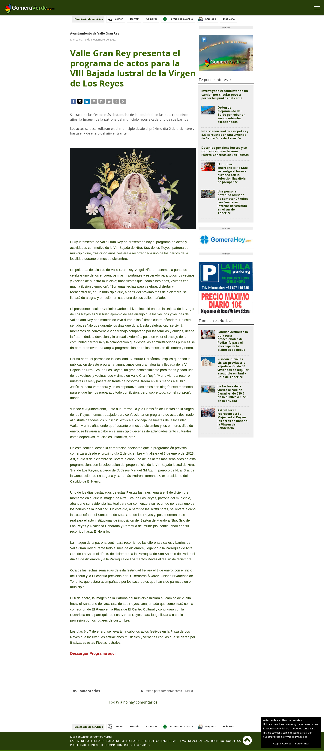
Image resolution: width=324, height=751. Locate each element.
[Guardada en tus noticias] (101, 101)
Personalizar (302, 743)
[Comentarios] (109, 101)
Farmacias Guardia (181, 18)
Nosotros (233, 741)
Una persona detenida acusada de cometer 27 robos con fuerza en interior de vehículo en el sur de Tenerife (233, 202)
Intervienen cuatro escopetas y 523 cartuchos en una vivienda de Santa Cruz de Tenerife (224, 134)
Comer (119, 18)
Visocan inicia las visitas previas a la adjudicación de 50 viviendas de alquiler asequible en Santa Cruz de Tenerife (233, 368)
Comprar (151, 18)
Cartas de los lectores (87, 741)
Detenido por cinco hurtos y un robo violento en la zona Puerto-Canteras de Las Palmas (225, 151)
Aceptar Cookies (282, 743)
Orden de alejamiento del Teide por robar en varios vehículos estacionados (231, 114)
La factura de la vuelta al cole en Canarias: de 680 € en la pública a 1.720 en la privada (232, 393)
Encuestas (168, 741)
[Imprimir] (94, 101)
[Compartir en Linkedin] (87, 101)
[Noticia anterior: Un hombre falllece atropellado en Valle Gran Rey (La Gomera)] (116, 101)
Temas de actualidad (193, 741)
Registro (217, 741)
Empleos (210, 18)
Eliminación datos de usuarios (127, 745)
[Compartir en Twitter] (79, 101)
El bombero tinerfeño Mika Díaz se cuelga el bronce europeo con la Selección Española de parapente (233, 173)
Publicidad (78, 745)
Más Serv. (229, 18)
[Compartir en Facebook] (73, 101)
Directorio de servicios (88, 19)
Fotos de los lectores (123, 741)
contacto (95, 745)
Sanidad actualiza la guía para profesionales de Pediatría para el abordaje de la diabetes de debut (233, 341)
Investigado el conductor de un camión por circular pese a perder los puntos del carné (224, 94)
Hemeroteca (150, 741)
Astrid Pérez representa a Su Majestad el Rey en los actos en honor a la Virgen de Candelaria (233, 419)
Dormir (134, 18)
